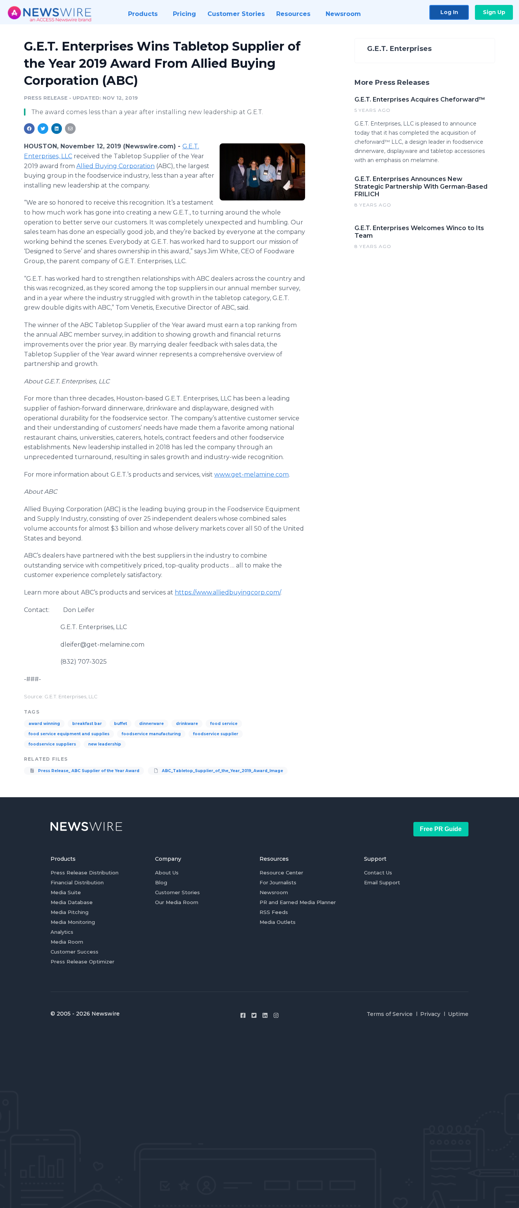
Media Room (67, 942)
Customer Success (74, 952)
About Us (167, 872)
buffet (120, 723)
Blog (161, 882)
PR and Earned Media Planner (298, 902)
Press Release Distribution (85, 872)
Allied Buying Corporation (115, 166)
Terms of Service (390, 1014)
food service (223, 723)
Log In (449, 12)
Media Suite (66, 892)
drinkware (187, 723)
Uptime (458, 1014)
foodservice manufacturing (151, 733)
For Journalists (278, 882)
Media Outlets (278, 922)
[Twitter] (254, 1015)
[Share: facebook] (29, 128)
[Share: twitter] (43, 128)
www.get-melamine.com (251, 474)
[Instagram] (276, 1015)
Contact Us (378, 872)
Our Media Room (176, 902)
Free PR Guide (441, 829)
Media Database (72, 902)
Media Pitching (70, 912)
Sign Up (494, 12)
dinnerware (151, 723)
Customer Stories (177, 892)
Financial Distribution (77, 882)
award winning (44, 723)
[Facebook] (243, 1015)
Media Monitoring (73, 922)
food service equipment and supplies (68, 733)
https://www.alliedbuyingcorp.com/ (227, 592)
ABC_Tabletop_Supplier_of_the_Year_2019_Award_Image (222, 770)
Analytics (62, 932)
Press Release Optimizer (82, 961)
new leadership (104, 744)
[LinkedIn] (265, 1015)
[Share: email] (70, 128)
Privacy (430, 1014)
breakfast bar (87, 723)
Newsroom (274, 892)
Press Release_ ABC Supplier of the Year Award (88, 770)
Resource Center (281, 872)
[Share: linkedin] (57, 128)
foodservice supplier (215, 733)
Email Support (382, 882)
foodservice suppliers (52, 744)
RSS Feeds (274, 912)
